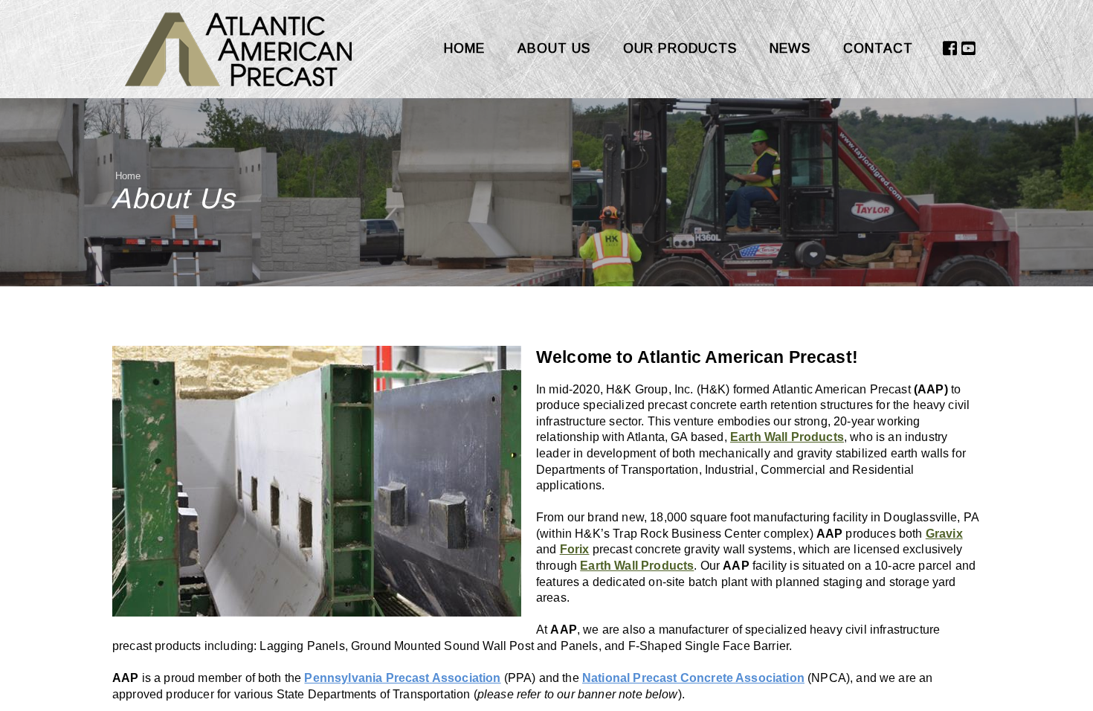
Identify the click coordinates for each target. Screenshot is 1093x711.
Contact (878, 48)
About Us (554, 48)
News (790, 48)
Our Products (680, 48)
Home (464, 48)
